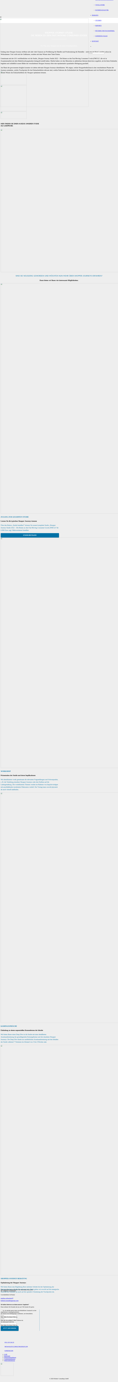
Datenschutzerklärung (10, 1357)
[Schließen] (89, 58)
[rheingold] (14, 118)
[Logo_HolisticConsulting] (44, 106)
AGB (5, 1354)
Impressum (7, 1356)
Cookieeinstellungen (9, 1359)
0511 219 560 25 (9, 1342)
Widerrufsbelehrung (9, 1360)
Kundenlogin (9, 1350)
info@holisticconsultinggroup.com (16, 1346)
